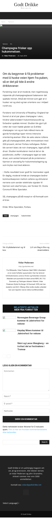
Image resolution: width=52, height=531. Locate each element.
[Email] (30, 64)
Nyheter (11, 22)
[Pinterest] (17, 64)
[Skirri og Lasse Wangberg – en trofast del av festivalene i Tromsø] (9, 346)
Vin (11, 44)
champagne (14, 216)
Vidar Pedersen (9, 56)
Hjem (3, 22)
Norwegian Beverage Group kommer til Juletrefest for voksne (31, 320)
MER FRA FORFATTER (26, 310)
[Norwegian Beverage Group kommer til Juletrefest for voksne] (9, 320)
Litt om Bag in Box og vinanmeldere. (39, 248)
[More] (36, 64)
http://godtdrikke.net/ (26, 266)
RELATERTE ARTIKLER (26, 307)
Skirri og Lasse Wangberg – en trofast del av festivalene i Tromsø (33, 346)
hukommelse (26, 216)
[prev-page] (4, 356)
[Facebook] (5, 64)
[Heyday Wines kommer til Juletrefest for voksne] (9, 333)
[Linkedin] (23, 64)
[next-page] (8, 356)
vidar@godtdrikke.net (31, 485)
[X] (11, 64)
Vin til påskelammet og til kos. (14, 248)
